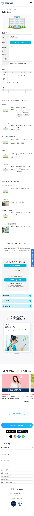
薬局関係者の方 (5, 479)
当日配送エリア (5, 461)
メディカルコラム (5, 467)
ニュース (3, 464)
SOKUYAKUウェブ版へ (15, 280)
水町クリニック (21, 10)
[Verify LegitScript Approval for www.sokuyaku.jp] (13, 504)
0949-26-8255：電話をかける (21, 42)
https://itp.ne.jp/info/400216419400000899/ (19, 63)
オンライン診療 (5, 444)
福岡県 (14, 10)
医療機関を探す (5, 455)
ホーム (3, 10)
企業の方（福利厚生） (6, 482)
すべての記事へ (17, 413)
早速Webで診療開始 (17, 425)
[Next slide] (8, 354)
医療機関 (9, 10)
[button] (8, 408)
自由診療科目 (5, 447)
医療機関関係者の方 (6, 476)
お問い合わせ (4, 473)
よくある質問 (4, 470)
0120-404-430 (16, 265)
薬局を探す (4, 458)
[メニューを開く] (31, 3)
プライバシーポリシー (17, 498)
